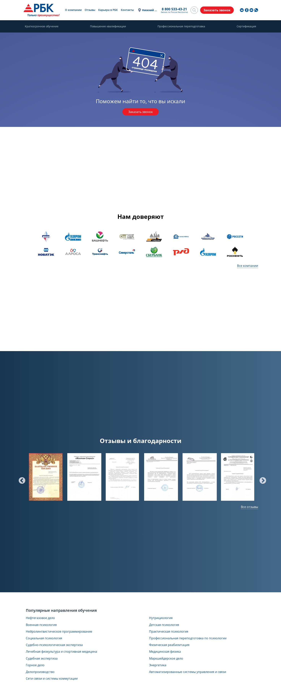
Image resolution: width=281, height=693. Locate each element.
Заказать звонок (140, 112)
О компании (73, 10)
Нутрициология (161, 618)
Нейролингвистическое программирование (59, 631)
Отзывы (90, 10)
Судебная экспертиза (42, 658)
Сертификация (246, 26)
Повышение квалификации (108, 26)
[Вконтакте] (242, 10)
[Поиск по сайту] (194, 10)
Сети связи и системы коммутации (52, 678)
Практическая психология (168, 631)
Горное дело (35, 665)
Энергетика (157, 665)
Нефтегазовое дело (40, 618)
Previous (20, 479)
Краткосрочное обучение (41, 26)
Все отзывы (249, 507)
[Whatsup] (256, 10)
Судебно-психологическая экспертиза (54, 645)
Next (261, 479)
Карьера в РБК (108, 10)
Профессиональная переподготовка (181, 26)
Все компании (247, 266)
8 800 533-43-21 (174, 9)
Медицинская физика (165, 651)
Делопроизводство (40, 672)
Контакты (127, 10)
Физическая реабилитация (169, 645)
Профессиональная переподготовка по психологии (188, 638)
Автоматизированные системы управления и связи (187, 672)
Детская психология (164, 625)
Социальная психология (44, 638)
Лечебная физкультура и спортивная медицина (61, 651)
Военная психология (41, 625)
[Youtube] (251, 10)
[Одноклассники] (247, 10)
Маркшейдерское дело (166, 658)
